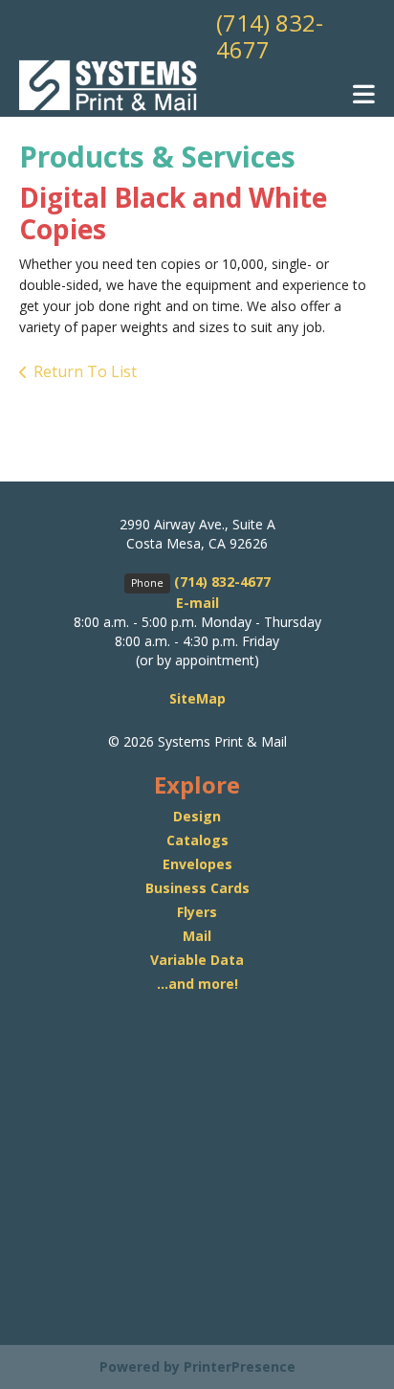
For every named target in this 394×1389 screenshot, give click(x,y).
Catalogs (197, 840)
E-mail (197, 603)
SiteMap (197, 698)
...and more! (197, 984)
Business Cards (197, 888)
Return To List (85, 371)
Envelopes (197, 864)
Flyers (197, 912)
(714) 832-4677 (269, 36)
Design (197, 816)
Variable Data (197, 960)
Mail (197, 936)
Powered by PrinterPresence (197, 1366)
